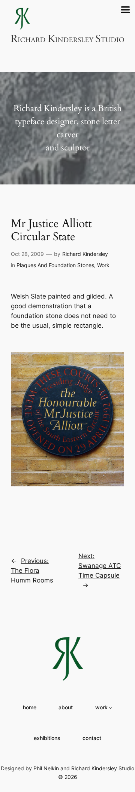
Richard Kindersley (85, 254)
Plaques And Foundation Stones (55, 265)
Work (103, 265)
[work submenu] (110, 707)
